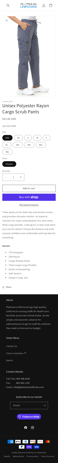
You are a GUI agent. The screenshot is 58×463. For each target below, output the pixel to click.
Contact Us (11, 346)
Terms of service (47, 456)
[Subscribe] (44, 405)
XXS (7, 137)
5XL (7, 151)
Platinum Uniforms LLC (27, 452)
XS (18, 137)
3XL (29, 144)
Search (9, 360)
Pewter (9, 164)
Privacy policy (32, 456)
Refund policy (18, 456)
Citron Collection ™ (16, 353)
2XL (18, 144)
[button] (8, 5)
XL (7, 144)
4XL (41, 144)
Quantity (6, 171)
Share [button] (9, 287)
